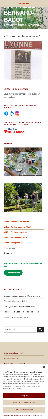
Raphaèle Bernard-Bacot (19, 12)
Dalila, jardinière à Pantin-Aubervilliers (19, 306)
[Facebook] (6, 113)
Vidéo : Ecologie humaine (15, 232)
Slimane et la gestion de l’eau (16, 301)
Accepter (24, 395)
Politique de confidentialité (13, 415)
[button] (44, 367)
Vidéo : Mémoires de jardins (16, 221)
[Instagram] (17, 113)
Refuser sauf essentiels (24, 402)
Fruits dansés (9, 247)
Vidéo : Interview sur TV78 (15, 237)
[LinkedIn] (11, 113)
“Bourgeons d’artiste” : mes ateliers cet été (21, 311)
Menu (25, 3)
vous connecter (20, 93)
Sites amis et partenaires (14, 352)
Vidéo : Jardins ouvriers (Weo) (17, 226)
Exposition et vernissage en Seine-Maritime (22, 295)
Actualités (8, 253)
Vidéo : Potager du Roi (14, 242)
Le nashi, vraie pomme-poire (16, 317)
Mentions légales (11, 358)
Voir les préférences (24, 410)
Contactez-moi (13, 272)
